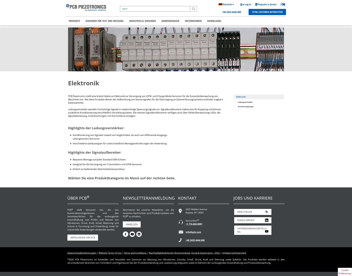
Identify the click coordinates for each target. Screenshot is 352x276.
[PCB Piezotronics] (86, 7)
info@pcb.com (193, 232)
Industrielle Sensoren (142, 21)
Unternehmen (193, 21)
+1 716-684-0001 (194, 224)
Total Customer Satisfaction (267, 12)
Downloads (214, 21)
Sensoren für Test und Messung (105, 21)
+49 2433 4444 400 (231, 11)
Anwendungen (170, 21)
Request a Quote (267, 4)
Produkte (74, 21)
